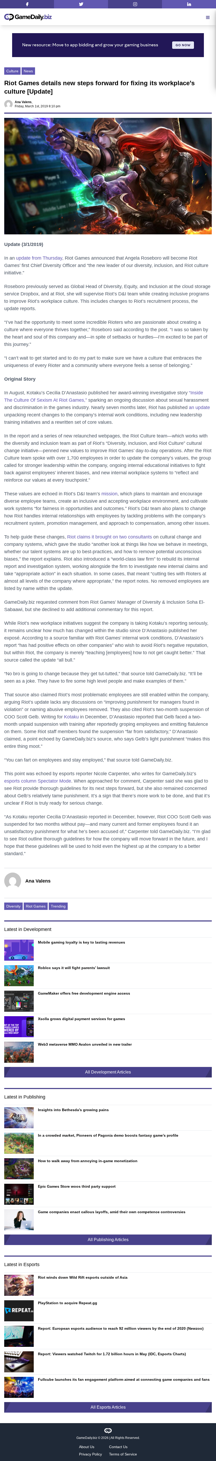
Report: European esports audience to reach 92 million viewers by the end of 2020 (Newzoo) (121, 1328)
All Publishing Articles (108, 1239)
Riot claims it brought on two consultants (109, 537)
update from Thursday (39, 258)
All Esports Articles (108, 1407)
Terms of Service (123, 1454)
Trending (58, 906)
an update (199, 407)
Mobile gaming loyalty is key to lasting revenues (81, 942)
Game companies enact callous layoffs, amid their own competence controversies (111, 1212)
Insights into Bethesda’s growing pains (73, 1110)
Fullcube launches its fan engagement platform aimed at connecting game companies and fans (124, 1379)
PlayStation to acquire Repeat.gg (67, 1303)
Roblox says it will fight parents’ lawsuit (74, 968)
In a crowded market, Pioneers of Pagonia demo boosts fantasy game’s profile (108, 1135)
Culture (12, 71)
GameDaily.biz (86, 1438)
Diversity (13, 906)
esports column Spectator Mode (37, 781)
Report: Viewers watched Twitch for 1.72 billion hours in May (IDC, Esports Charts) (112, 1354)
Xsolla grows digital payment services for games (81, 1019)
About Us (86, 1447)
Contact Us (118, 1447)
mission (109, 493)
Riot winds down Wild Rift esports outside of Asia (82, 1277)
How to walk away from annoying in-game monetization (88, 1161)
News (28, 71)
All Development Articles (108, 1072)
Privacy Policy (90, 1454)
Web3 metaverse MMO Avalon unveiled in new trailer (85, 1044)
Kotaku (71, 716)
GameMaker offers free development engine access (84, 993)
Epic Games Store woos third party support (77, 1186)
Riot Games (36, 906)
